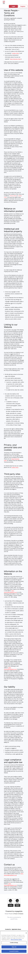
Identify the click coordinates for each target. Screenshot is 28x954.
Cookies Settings (14, 942)
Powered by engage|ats (14, 911)
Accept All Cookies (13, 951)
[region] (14, 942)
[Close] (26, 933)
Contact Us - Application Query (13, 929)
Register (22, 6)
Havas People (9, 913)
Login (13, 6)
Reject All (14, 947)
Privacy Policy (13, 195)
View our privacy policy (16, 939)
